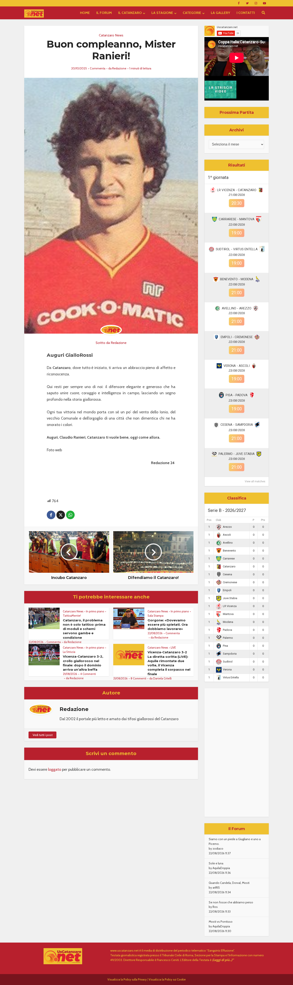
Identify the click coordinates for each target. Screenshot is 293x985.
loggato (54, 769)
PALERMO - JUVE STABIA (237, 454)
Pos (209, 520)
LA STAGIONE (162, 13)
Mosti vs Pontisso (221, 922)
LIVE (173, 647)
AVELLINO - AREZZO (236, 308)
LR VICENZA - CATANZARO (236, 190)
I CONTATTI (246, 13)
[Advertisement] (236, 752)
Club (218, 520)
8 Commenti (138, 678)
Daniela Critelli (162, 678)
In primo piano (95, 611)
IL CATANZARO (130, 13)
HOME (85, 13)
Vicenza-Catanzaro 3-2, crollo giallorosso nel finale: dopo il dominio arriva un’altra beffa (83, 663)
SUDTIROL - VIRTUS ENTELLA (237, 249)
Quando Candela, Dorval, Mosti (229, 883)
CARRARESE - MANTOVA (236, 219)
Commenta (97, 68)
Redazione (119, 68)
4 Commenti (88, 674)
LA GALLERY (220, 13)
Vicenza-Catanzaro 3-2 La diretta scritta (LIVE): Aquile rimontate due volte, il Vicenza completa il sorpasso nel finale (169, 663)
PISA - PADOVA (237, 395)
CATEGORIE (192, 13)
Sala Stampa (155, 615)
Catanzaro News (111, 35)
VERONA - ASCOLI (237, 366)
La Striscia (69, 652)
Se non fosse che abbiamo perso (231, 902)
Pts (263, 520)
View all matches (255, 481)
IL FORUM (104, 13)
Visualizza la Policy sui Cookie (167, 979)
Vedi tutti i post (43, 735)
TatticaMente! (72, 615)
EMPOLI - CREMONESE (237, 337)
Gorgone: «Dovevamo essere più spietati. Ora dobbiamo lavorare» (168, 624)
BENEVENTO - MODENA (236, 279)
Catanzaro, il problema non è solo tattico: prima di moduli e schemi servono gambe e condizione (84, 629)
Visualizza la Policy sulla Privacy (127, 979)
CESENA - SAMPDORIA (237, 425)
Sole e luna (216, 863)
